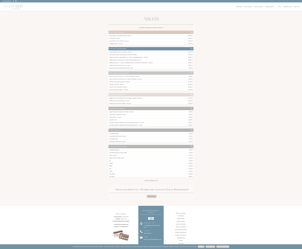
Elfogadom (201, 246)
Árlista (279, 6)
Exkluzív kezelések (181, 227)
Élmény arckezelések (180, 232)
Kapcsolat (296, 6)
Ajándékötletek (287, 6)
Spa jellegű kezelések (181, 229)
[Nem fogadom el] (300, 246)
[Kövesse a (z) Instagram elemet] (152, 218)
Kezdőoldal (239, 6)
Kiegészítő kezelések (180, 235)
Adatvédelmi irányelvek (223, 246)
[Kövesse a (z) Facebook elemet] (149, 218)
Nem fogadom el (210, 246)
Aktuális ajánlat (258, 6)
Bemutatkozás (248, 6)
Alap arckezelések (181, 224)
